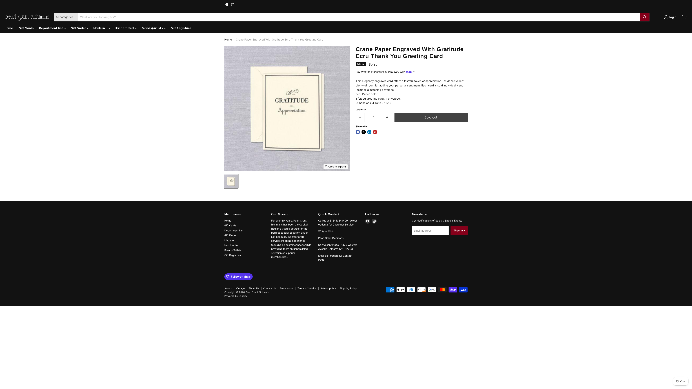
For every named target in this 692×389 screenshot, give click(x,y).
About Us (254, 288)
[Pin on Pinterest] (375, 132)
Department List (51, 28)
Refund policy (328, 288)
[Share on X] (363, 132)
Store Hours (287, 288)
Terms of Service (307, 288)
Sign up (459, 230)
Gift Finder (79, 28)
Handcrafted (125, 28)
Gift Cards (26, 28)
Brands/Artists (152, 28)
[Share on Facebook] (358, 132)
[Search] (644, 17)
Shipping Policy (348, 288)
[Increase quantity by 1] (387, 117)
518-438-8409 (339, 220)
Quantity (361, 109)
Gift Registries (180, 28)
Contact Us (269, 288)
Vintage (240, 288)
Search (228, 288)
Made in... (100, 28)
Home (9, 28)
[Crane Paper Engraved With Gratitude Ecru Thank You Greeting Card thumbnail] (231, 181)
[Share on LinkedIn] (369, 132)
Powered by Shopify (235, 295)
